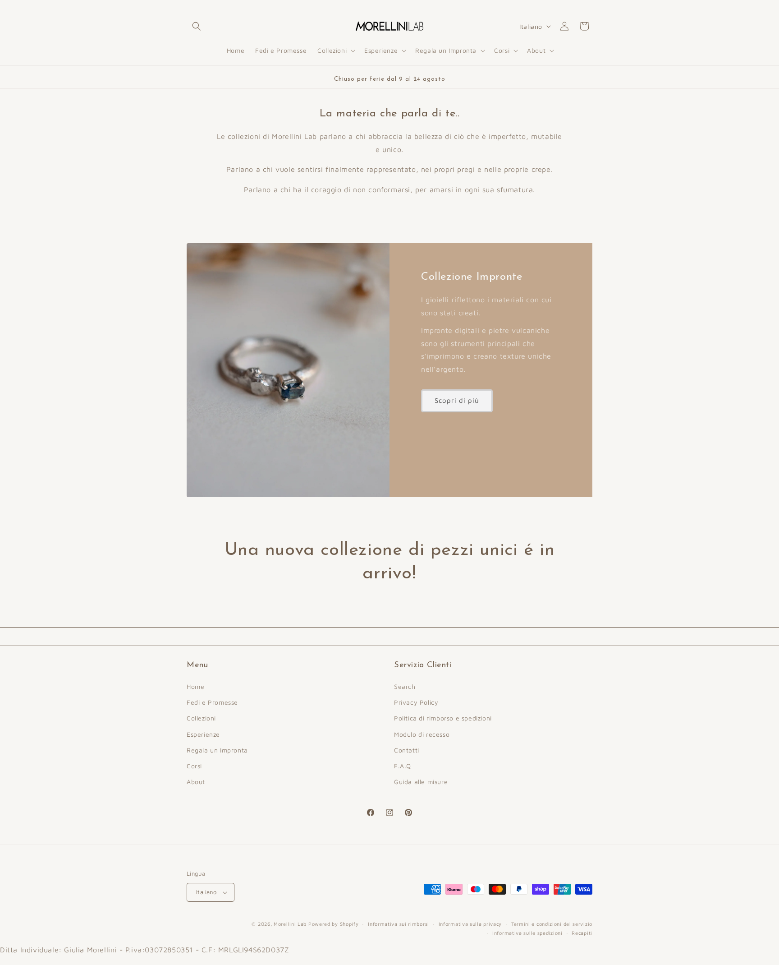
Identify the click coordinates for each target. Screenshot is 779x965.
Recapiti (582, 933)
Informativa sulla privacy (470, 924)
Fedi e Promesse (212, 702)
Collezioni (201, 718)
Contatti (406, 750)
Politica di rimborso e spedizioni (443, 718)
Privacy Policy (416, 702)
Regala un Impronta (217, 750)
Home (195, 686)
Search (405, 686)
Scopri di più (457, 401)
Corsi (194, 766)
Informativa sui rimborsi (398, 924)
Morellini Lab (290, 924)
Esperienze (203, 734)
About (196, 781)
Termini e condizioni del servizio (551, 924)
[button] (196, 26)
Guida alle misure (421, 781)
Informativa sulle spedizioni (527, 933)
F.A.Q (402, 766)
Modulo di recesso (421, 734)
